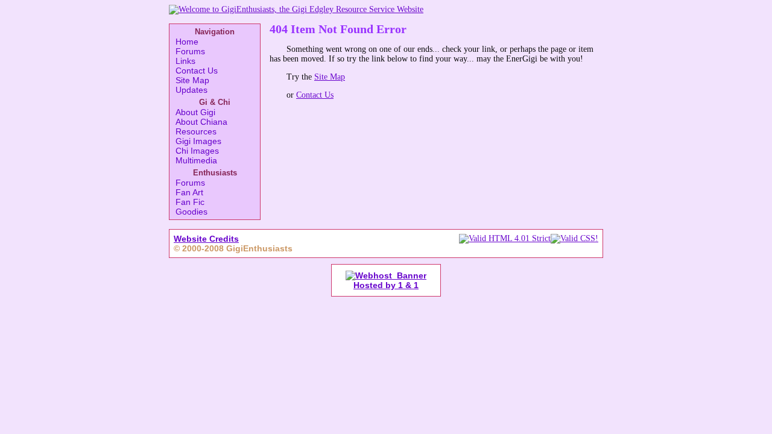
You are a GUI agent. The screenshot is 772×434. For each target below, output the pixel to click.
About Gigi (195, 112)
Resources (196, 131)
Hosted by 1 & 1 (386, 285)
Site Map (192, 80)
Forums (190, 51)
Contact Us (197, 70)
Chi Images (197, 151)
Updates (191, 90)
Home (187, 41)
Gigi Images (198, 141)
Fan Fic (190, 202)
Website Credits (206, 239)
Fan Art (189, 192)
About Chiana (201, 122)
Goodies (191, 211)
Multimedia (196, 160)
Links (185, 61)
